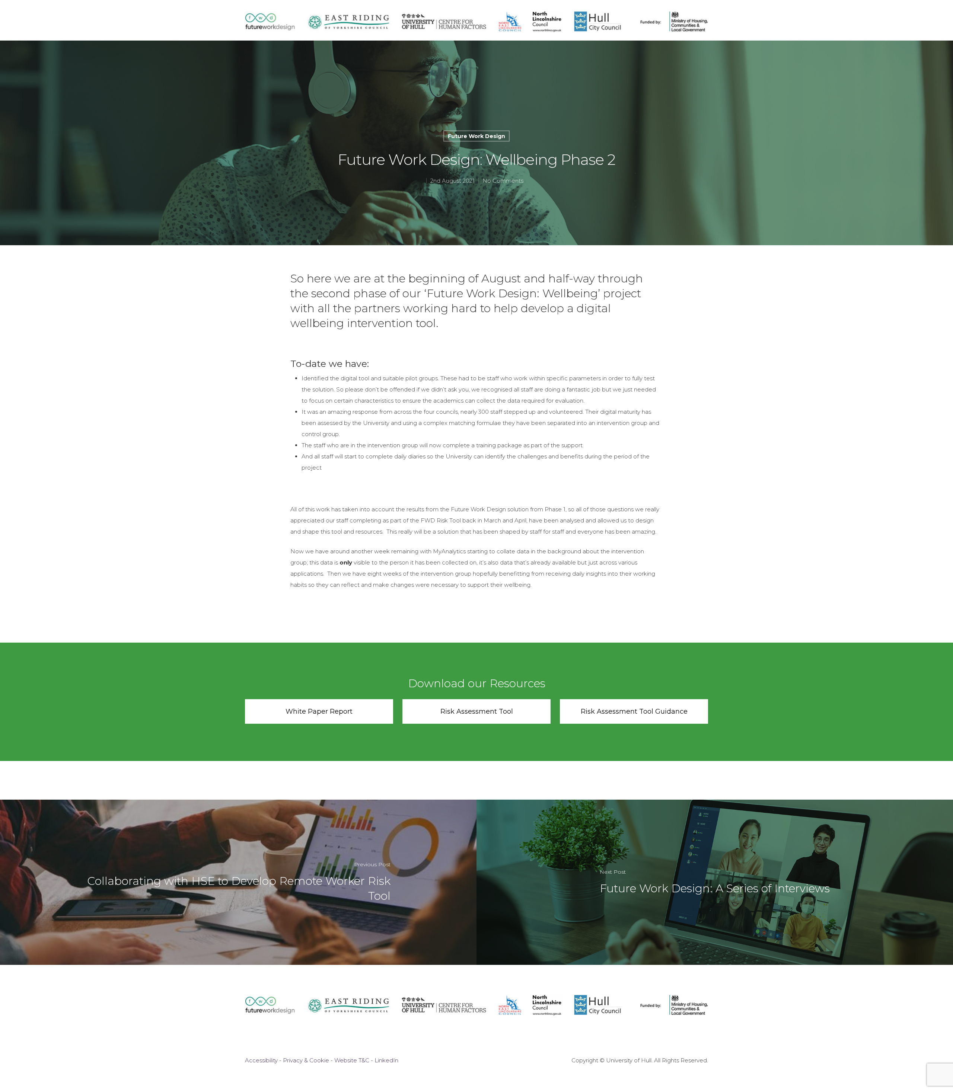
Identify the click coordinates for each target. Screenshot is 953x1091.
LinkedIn (386, 1060)
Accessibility (261, 1060)
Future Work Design (476, 136)
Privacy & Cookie (306, 1060)
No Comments (502, 180)
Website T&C (351, 1060)
